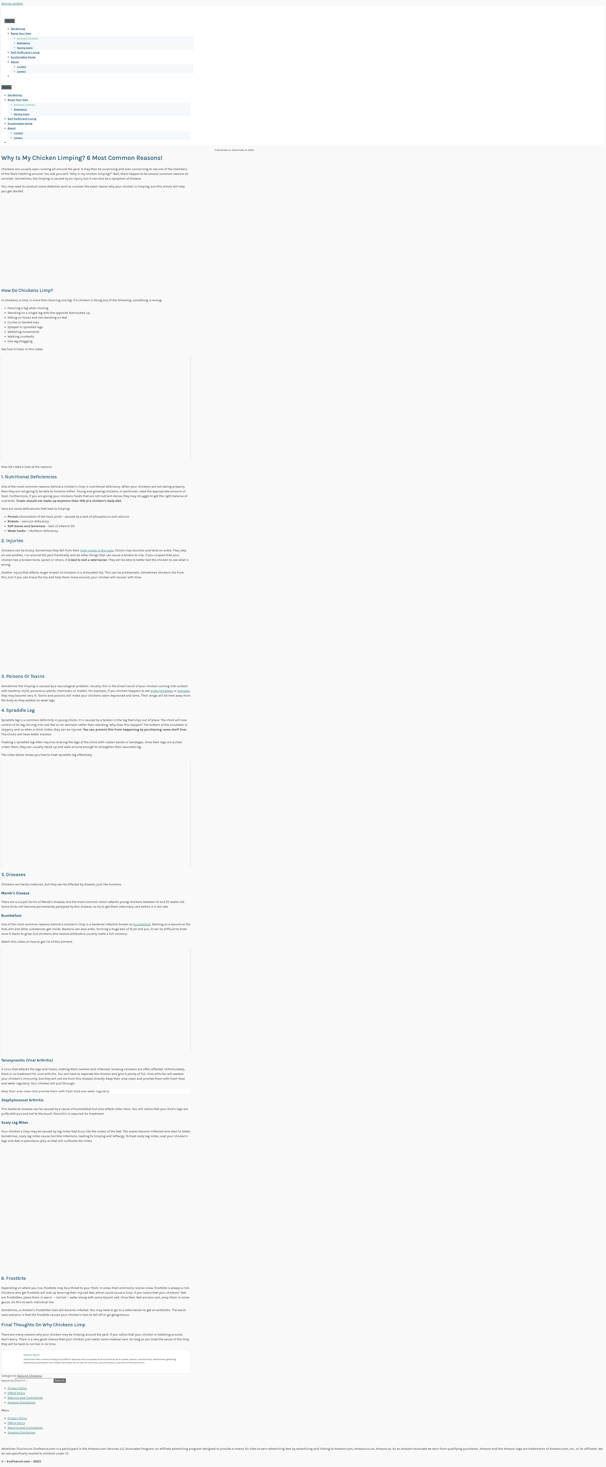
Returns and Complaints (25, 1398)
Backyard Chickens (27, 38)
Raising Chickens (29, 1376)
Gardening (18, 28)
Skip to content (12, 3)
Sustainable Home (23, 57)
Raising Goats (25, 47)
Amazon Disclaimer (22, 1402)
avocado (184, 691)
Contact (21, 66)
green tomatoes (161, 691)
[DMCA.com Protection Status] (303, 1441)
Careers (21, 71)
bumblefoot (141, 924)
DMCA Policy (16, 1393)
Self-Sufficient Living (25, 52)
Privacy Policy (17, 1388)
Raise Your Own (21, 33)
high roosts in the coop (96, 550)
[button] (303, 1410)
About (15, 62)
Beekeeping (23, 43)
